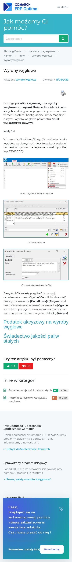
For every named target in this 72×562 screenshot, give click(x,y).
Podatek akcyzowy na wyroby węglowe (36, 324)
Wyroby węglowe (26, 79)
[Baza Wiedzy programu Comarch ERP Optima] (20, 7)
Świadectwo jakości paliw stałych (31, 338)
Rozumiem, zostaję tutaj (24, 549)
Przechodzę (51, 549)
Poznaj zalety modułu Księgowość (28, 479)
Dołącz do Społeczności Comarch (28, 449)
